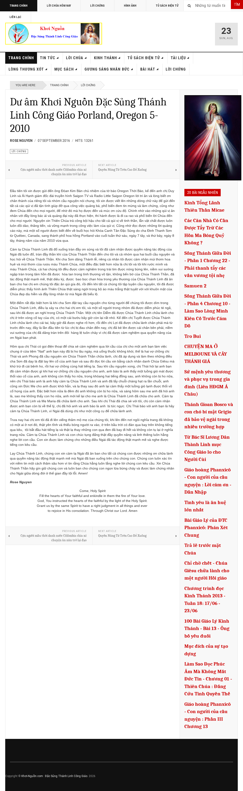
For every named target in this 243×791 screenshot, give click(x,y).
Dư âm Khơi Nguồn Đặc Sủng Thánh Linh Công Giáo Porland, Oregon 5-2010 (88, 115)
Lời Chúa (74, 58)
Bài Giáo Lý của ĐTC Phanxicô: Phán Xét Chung (206, 527)
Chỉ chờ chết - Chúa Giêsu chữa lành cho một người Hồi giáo (206, 570)
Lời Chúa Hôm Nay (59, 5)
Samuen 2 (195, 286)
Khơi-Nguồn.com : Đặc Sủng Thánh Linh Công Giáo (54, 776)
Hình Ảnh (130, 5)
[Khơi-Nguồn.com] (53, 34)
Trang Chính (18, 5)
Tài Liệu (178, 58)
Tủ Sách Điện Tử (167, 5)
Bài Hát (147, 69)
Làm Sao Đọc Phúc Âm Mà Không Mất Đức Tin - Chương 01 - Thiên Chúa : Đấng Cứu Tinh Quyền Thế (208, 679)
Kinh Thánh (105, 58)
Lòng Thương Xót (26, 69)
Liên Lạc (15, 17)
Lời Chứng (97, 5)
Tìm (237, 4)
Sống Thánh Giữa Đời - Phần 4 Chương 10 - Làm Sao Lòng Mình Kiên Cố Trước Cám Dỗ (207, 311)
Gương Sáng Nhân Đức (107, 69)
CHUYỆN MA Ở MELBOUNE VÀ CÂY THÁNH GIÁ (205, 354)
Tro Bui (192, 336)
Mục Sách (64, 69)
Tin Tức (47, 58)
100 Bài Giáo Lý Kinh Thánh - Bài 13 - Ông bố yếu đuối (206, 628)
